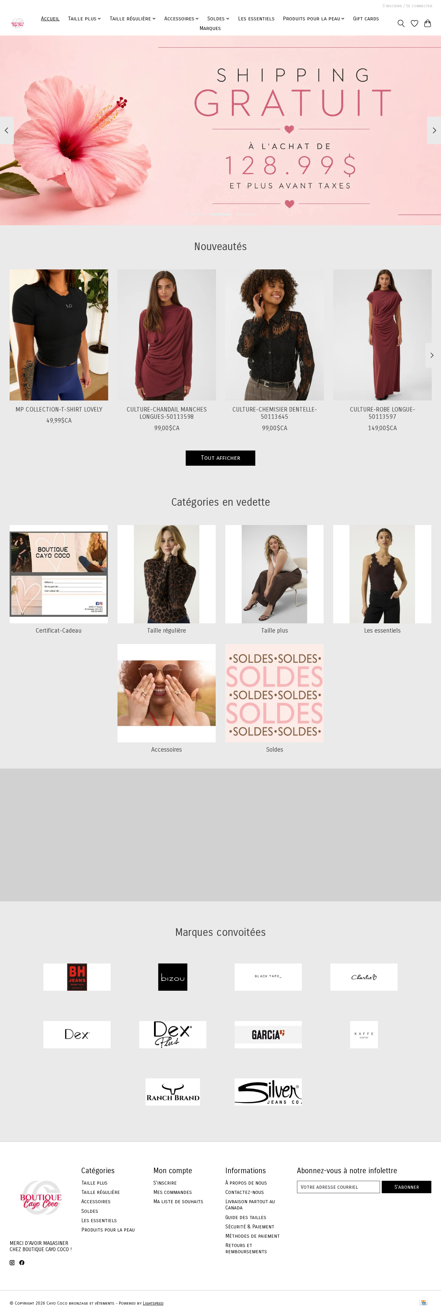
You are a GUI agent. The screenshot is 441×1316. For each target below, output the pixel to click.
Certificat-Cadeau (58, 630)
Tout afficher (220, 458)
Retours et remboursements (246, 1248)
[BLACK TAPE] (268, 978)
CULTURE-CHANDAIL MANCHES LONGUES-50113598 (166, 413)
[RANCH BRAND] (173, 1093)
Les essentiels (256, 19)
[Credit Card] (423, 1303)
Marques (210, 28)
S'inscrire (165, 1183)
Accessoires (166, 749)
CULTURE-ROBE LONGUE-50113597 (382, 413)
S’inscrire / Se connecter (407, 5)
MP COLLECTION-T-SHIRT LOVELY (58, 409)
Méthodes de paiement (252, 1236)
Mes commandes (172, 1192)
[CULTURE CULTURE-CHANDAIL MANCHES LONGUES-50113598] (166, 334)
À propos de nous (246, 1183)
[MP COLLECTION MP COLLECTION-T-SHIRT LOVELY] (59, 334)
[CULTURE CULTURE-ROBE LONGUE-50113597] (382, 334)
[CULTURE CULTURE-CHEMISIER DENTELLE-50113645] (274, 334)
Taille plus (274, 630)
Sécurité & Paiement (249, 1227)
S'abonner (406, 1187)
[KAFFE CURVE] (364, 1035)
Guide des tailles (245, 1217)
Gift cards (366, 19)
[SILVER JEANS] (268, 1093)
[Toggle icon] (401, 23)
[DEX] (77, 1035)
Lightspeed (153, 1303)
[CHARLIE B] (364, 978)
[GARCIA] (268, 1035)
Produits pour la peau (108, 1230)
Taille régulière (166, 630)
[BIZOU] (173, 978)
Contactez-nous (244, 1192)
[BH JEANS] (77, 978)
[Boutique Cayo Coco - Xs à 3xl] (17, 23)
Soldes (274, 749)
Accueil (50, 19)
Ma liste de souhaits (178, 1201)
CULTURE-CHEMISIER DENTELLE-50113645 (274, 413)
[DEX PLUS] (173, 1035)
